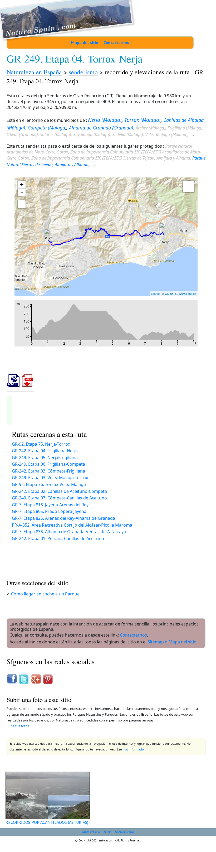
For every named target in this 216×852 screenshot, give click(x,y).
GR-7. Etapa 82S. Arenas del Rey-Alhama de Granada (63, 518)
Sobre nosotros (124, 832)
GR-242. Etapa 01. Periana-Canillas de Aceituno (58, 538)
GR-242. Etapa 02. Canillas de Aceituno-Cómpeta (59, 491)
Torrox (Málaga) (142, 120)
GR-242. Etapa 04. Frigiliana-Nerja (45, 451)
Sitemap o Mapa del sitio (172, 642)
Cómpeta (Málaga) (47, 127)
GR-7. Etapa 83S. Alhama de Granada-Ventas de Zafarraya (69, 532)
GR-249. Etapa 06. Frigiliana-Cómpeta (48, 464)
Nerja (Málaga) (105, 120)
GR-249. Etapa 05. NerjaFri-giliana (45, 457)
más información (134, 749)
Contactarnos (116, 42)
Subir (107, 832)
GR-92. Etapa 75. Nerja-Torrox (41, 444)
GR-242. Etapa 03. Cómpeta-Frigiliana (48, 471)
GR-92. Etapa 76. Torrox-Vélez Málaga (49, 484)
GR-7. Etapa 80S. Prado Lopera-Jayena (49, 511)
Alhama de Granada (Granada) (101, 127)
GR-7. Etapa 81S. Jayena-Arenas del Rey (50, 505)
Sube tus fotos (18, 726)
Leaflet (155, 293)
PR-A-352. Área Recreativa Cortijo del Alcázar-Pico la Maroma (72, 525)
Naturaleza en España (34, 72)
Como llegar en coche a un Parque (45, 594)
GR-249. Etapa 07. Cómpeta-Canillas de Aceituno (59, 498)
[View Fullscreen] (22, 204)
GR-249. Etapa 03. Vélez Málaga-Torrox (50, 477)
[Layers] (188, 186)
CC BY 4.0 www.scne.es (180, 293)
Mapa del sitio (84, 42)
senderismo (83, 72)
